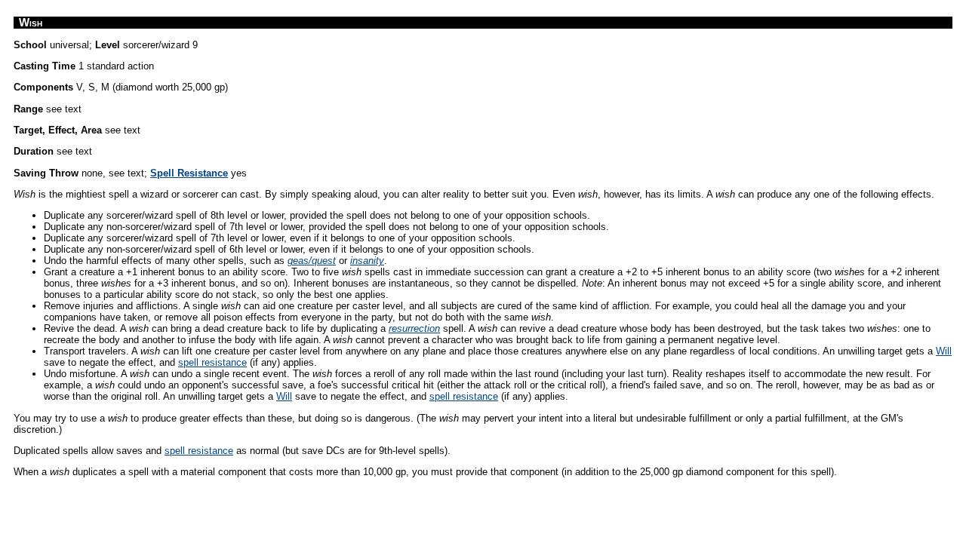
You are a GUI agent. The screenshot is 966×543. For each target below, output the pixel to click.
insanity (367, 260)
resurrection (414, 328)
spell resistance (212, 362)
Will (944, 351)
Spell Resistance (189, 173)
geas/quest (312, 260)
